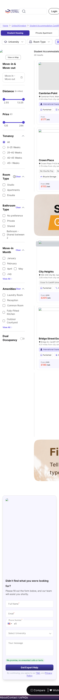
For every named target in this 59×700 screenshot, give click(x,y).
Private (11, 220)
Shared (11, 226)
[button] (10, 623)
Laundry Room (15, 295)
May (21, 268)
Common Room (15, 305)
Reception (12, 300)
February (12, 263)
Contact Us (15, 697)
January (11, 258)
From (45, 118)
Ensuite (11, 195)
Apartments (13, 190)
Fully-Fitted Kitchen (13, 312)
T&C (38, 673)
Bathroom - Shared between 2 (15, 234)
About (4, 697)
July (9, 273)
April (9, 268)
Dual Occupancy (10, 338)
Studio (10, 184)
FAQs (25, 697)
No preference (15, 215)
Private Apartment (44, 33)
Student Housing (15, 33)
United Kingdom (19, 25)
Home (5, 25)
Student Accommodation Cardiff (44, 25)
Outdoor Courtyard (12, 321)
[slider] (4, 99)
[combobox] (33, 11)
